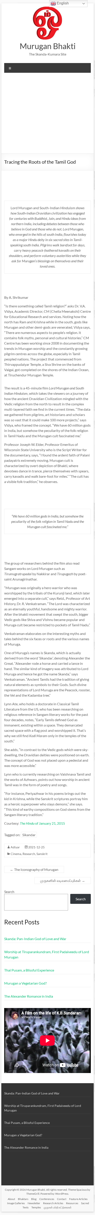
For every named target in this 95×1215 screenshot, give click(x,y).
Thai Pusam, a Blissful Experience (29, 970)
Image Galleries (16, 1203)
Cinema (16, 854)
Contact (61, 1199)
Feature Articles (78, 1199)
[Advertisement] (47, 114)
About (11, 1199)
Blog (33, 1199)
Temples (36, 1207)
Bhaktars (23, 1199)
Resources (72, 1203)
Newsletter (34, 1203)
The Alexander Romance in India (28, 996)
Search (9, 891)
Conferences (46, 1199)
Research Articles (53, 1203)
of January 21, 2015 (42, 823)
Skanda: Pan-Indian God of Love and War (35, 939)
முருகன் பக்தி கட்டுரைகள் (58, 1207)
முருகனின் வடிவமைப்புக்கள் (62, 880)
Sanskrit (42, 854)
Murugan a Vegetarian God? (25, 983)
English (62, 3)
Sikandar (29, 835)
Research (29, 854)
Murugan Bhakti (48, 46)
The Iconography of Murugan (34, 869)
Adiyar (15, 847)
